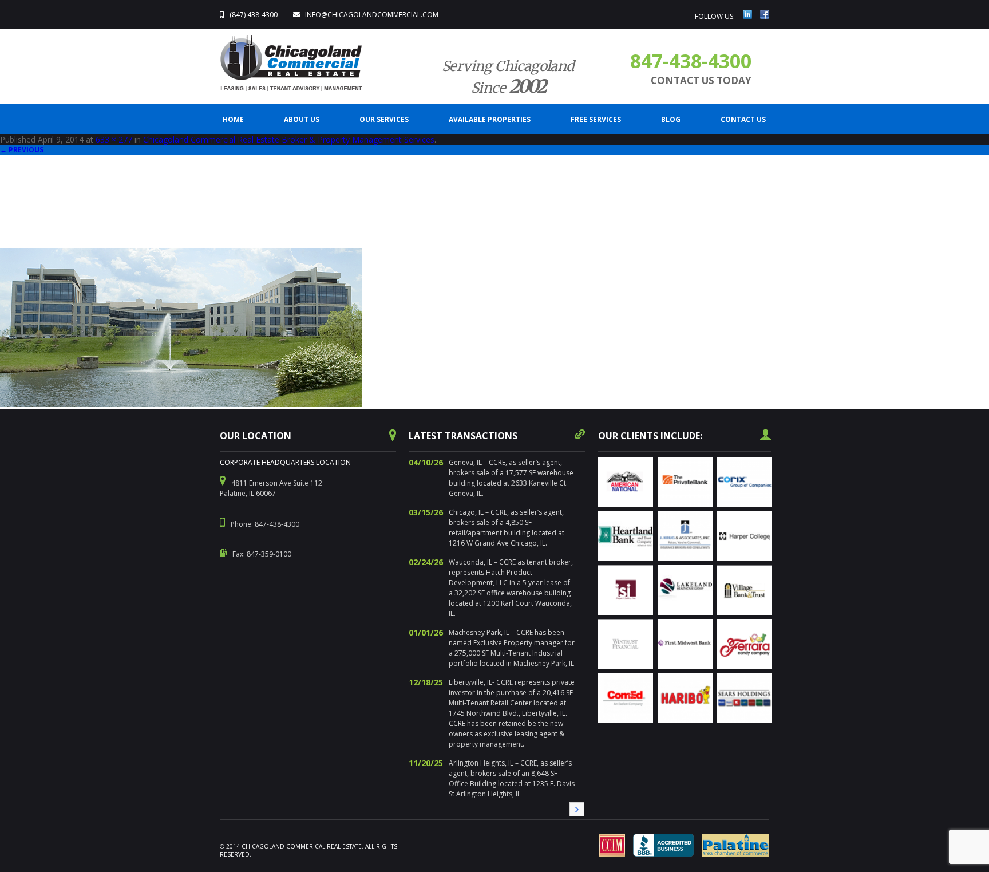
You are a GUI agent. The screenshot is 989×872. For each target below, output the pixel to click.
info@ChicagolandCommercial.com (371, 14)
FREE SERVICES (596, 119)
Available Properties (490, 119)
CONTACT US (743, 119)
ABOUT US (301, 119)
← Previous (21, 150)
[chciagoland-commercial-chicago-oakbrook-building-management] (181, 404)
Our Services (384, 119)
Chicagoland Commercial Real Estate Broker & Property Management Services (288, 139)
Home (233, 119)
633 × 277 (114, 139)
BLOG (671, 119)
